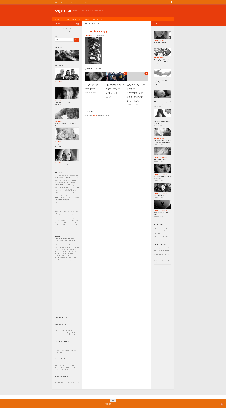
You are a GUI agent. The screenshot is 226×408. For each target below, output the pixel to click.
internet (61, 187)
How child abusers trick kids (63, 84)
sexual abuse (60, 200)
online (74, 190)
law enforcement (68, 187)
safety (65, 197)
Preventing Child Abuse (160, 43)
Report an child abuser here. (161, 236)
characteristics (72, 177)
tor (77, 200)
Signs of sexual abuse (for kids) (63, 165)
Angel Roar (63, 10)
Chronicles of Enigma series (70, 251)
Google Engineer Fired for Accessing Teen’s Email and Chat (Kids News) (136, 92)
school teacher (69, 197)
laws (74, 187)
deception (69, 182)
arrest (76, 175)
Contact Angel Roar (76, 2)
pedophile (59, 192)
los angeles (57, 190)
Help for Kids (58, 63)
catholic (64, 178)
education (59, 185)
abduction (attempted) (59, 175)
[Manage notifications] (221, 404)
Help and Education (159, 40)
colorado (63, 180)
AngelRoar (158, 254)
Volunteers (87, 19)
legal (77, 187)
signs (67, 200)
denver (73, 182)
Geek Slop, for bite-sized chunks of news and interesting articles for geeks (66, 367)
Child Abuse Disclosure (160, 159)
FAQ (67, 2)
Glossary (86, 2)
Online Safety (59, 65)
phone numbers (67, 193)
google (74, 185)
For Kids (66, 19)
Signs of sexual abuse (160, 195)
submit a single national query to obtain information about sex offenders (66, 220)
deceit (64, 182)
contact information (71, 180)
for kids (70, 185)
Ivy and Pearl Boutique (61, 382)
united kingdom (58, 202)
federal (66, 185)
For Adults (57, 19)
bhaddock (89, 35)
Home (165, 79)
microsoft (64, 190)
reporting (58, 197)
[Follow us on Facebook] (76, 24)
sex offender (76, 197)
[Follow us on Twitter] (78, 24)
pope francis (57, 195)
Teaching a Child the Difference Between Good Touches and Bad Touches (162, 83)
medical (60, 190)
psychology (63, 195)
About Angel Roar (58, 2)
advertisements (72, 175)
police (73, 193)
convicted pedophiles (59, 182)
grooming (56, 187)
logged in (94, 115)
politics (77, 193)
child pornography (58, 180)
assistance (59, 177)
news (69, 189)
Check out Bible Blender (61, 348)
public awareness (70, 195)
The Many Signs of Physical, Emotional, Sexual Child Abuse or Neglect (162, 62)
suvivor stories (73, 200)
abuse (66, 175)
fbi (63, 185)
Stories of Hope (76, 19)
